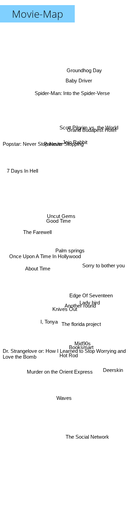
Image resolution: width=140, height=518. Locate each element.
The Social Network (88, 433)
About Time (37, 263)
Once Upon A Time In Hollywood (45, 245)
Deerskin (112, 372)
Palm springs (70, 250)
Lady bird (89, 308)
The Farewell (37, 237)
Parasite (53, 140)
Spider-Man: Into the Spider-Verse (72, 91)
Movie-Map (37, 14)
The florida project (81, 330)
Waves (65, 401)
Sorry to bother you (104, 261)
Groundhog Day (84, 69)
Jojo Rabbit (74, 139)
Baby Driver (79, 82)
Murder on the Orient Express (59, 371)
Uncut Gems (61, 218)
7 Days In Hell (22, 172)
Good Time (57, 227)
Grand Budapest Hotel (91, 130)
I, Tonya (50, 337)
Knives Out (64, 307)
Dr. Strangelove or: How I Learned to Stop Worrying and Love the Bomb (64, 352)
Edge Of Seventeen (91, 302)
